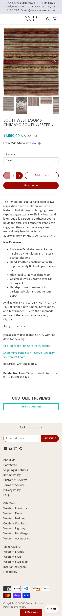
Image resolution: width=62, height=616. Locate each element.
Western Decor (13, 513)
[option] (31, 62)
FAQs (6, 495)
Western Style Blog (15, 562)
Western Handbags (15, 533)
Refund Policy (12, 475)
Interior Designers (15, 567)
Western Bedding (14, 518)
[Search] (47, 19)
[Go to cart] (55, 19)
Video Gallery (11, 547)
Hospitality (10, 572)
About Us (9, 460)
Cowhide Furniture (15, 523)
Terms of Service (13, 485)
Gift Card (9, 503)
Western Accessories (16, 538)
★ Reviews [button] (31, 612)
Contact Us (10, 465)
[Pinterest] (20, 448)
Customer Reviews (15, 480)
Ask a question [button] (31, 406)
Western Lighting (14, 528)
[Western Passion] (31, 19)
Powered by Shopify (14, 607)
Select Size (9, 154)
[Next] (54, 62)
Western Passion (33, 603)
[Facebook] (5, 448)
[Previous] (7, 62)
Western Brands (13, 552)
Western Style (12, 557)
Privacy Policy (12, 490)
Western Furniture (15, 508)
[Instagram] (15, 448)
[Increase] (19, 175)
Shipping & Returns (15, 470)
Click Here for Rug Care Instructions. (26, 346)
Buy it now (31, 185)
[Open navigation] (5, 19)
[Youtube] (10, 448)
